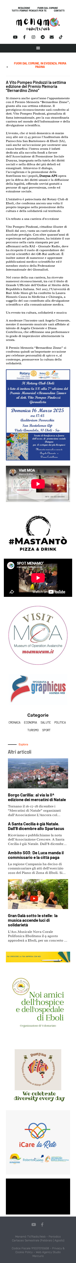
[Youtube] (15, 37)
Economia (30, 722)
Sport (46, 730)
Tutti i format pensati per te (29, 10)
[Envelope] (52, 37)
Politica (60, 722)
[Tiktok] (61, 37)
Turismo (33, 730)
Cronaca (14, 722)
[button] (38, 48)
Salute (46, 722)
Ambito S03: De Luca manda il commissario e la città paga (36, 855)
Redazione (24, 8)
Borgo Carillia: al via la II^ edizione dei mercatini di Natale (37, 797)
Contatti (59, 10)
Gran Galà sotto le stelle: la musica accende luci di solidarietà (33, 920)
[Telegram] (43, 37)
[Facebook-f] (24, 37)
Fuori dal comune (47, 8)
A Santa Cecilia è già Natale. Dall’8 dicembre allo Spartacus (36, 826)
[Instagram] (33, 37)
